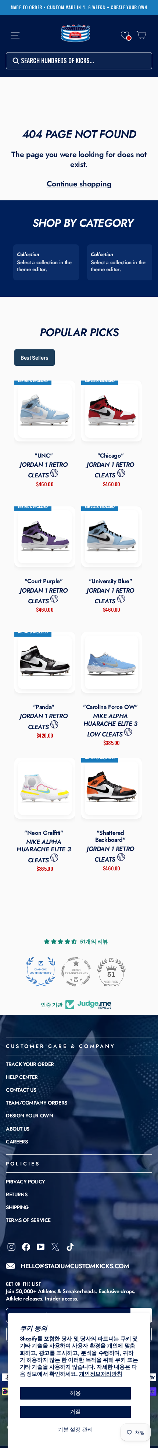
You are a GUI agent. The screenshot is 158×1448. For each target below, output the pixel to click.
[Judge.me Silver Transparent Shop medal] (76, 971)
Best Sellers (35, 357)
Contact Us (21, 1090)
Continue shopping (79, 183)
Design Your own (29, 1115)
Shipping (17, 1207)
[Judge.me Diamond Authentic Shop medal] (40, 971)
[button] (125, 35)
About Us (17, 1128)
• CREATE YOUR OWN (127, 7)
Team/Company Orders (36, 1102)
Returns (16, 1194)
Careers (17, 1141)
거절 (75, 1412)
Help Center (22, 1077)
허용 (75, 1393)
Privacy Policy (25, 1181)
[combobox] (79, 60)
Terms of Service (28, 1220)
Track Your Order (30, 1064)
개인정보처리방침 (100, 1374)
